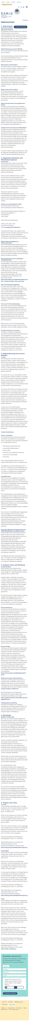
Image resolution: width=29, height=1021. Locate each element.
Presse (8, 2)
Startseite (10, 1002)
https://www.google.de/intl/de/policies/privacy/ (14, 895)
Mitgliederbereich (19, 1002)
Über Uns (4, 1002)
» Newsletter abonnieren (10, 993)
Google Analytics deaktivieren (9, 688)
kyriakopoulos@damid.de (12, 227)
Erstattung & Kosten (7, 4)
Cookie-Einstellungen (21, 27)
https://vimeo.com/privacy (8, 949)
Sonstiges (25, 20)
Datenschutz (12, 1004)
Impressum (5, 1004)
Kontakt (13, 2)
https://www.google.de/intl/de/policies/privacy (14, 847)
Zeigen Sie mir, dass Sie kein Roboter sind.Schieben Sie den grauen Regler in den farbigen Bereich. (13, 982)
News (3, 2)
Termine (19, 2)
